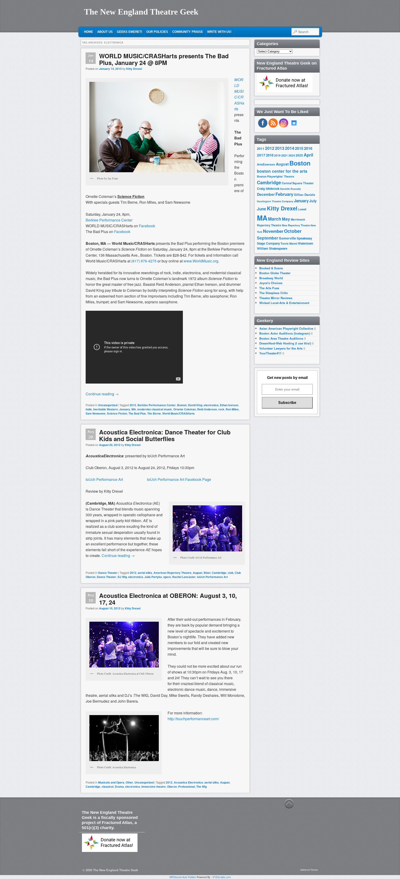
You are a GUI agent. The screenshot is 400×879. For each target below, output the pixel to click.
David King (195, 405)
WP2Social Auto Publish (182, 877)
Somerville (287, 238)
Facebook (147, 225)
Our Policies (157, 32)
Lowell (302, 209)
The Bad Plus (137, 413)
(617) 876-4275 (143, 261)
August (197, 573)
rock (221, 409)
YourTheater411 (270, 353)
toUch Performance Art (104, 479)
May (286, 219)
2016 (308, 148)
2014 (289, 148)
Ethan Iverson (229, 405)
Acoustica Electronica (188, 782)
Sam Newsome (96, 413)
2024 (291, 155)
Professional (186, 786)
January (124, 409)
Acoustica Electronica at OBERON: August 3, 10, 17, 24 (168, 598)
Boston (182, 405)
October (293, 231)
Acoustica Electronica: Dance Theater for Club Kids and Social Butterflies (165, 435)
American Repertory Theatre (172, 573)
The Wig (201, 786)
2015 (133, 405)
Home (88, 32)
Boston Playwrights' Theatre (275, 176)
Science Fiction (117, 413)
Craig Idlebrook (268, 188)
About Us (105, 32)
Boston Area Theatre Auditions (281, 338)
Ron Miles (232, 409)
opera (167, 577)
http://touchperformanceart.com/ (193, 718)
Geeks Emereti (129, 32)
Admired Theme (309, 869)
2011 (260, 148)
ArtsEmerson (266, 164)
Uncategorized (107, 405)
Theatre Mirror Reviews (275, 298)
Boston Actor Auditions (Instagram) (284, 333)
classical (107, 786)
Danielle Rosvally (290, 189)
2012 (133, 573)
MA (133, 409)
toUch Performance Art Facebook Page (167, 479)
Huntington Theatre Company (275, 201)
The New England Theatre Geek (141, 11)
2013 (279, 148)
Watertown (305, 243)
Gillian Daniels (304, 194)
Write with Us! (219, 32)
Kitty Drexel (134, 69)
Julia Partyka (153, 577)
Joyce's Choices (270, 283)
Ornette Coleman (184, 409)
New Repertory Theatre (296, 225)
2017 (261, 155)
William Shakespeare (272, 248)
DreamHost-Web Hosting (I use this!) (285, 343)
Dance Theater (108, 573)
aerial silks (145, 573)
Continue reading (102, 393)
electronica (211, 405)
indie (89, 409)
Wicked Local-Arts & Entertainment (284, 303)
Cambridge (219, 573)
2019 (277, 155)
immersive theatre (153, 786)
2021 (284, 155)
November (273, 231)
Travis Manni (289, 244)
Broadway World (271, 278)
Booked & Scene (271, 268)
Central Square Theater (298, 183)
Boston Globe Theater (275, 273)
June (261, 209)
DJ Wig (122, 577)
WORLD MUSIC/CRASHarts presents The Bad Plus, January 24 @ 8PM (164, 59)
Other (129, 782)
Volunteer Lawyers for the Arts (281, 348)
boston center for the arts (282, 171)
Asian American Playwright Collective (286, 328)
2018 (269, 155)
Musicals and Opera (111, 782)
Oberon (172, 786)
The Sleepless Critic (273, 293)
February (284, 194)
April (308, 155)
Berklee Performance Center (109, 220)
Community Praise (187, 32)
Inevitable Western (105, 409)
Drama (119, 786)
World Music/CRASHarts (178, 413)
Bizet (207, 573)
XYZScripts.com (221, 877)
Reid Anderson (207, 409)
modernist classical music (154, 409)
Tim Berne (154, 413)
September (267, 238)
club (230, 573)
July (313, 200)
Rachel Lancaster (184, 577)
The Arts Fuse (269, 288)
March (274, 219)
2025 (299, 155)
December (266, 194)
